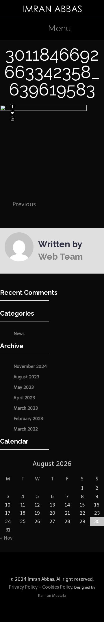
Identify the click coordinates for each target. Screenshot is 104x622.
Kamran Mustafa (52, 595)
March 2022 (26, 429)
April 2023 (24, 397)
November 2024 (30, 366)
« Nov (6, 538)
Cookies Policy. (57, 587)
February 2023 (28, 418)
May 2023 (24, 387)
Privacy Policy (23, 587)
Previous (24, 204)
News (19, 333)
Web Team (60, 257)
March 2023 (26, 408)
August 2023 (26, 376)
